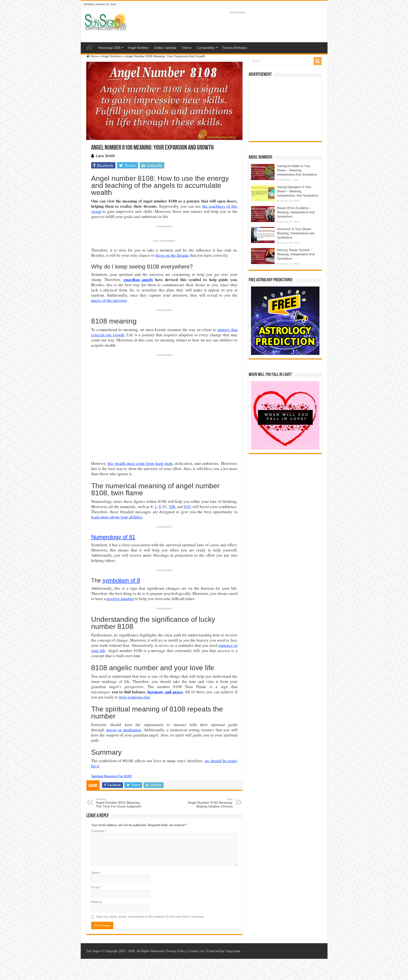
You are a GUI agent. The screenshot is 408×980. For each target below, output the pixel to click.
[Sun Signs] (105, 21)
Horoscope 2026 (109, 48)
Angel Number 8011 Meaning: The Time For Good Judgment (118, 803)
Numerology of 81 (113, 537)
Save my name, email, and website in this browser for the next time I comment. (150, 916)
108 (172, 506)
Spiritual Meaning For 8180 (111, 776)
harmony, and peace (165, 692)
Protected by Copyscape (223, 951)
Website (96, 902)
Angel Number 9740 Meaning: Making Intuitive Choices (210, 803)
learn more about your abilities (116, 517)
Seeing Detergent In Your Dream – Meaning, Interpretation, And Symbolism (297, 191)
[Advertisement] (285, 109)
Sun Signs (93, 951)
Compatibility (206, 48)
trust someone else (134, 697)
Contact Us (196, 951)
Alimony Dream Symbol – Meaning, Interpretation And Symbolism (295, 254)
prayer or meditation (123, 729)
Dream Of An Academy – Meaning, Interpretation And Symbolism (295, 212)
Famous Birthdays (234, 48)
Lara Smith (105, 156)
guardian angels (138, 279)
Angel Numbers (138, 48)
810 (187, 506)
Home (89, 47)
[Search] (318, 61)
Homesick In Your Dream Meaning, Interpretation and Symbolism (295, 233)
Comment (98, 831)
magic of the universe (109, 300)
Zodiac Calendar (165, 48)
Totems (187, 48)
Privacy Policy (176, 951)
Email (96, 887)
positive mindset (120, 598)
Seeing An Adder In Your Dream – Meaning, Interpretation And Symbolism (297, 170)
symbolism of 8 (121, 580)
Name (96, 873)
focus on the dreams (172, 255)
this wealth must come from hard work (140, 463)
